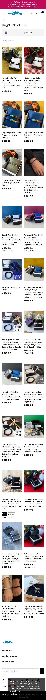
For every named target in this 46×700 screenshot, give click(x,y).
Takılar (4, 20)
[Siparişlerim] (36, 13)
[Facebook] (3, 680)
